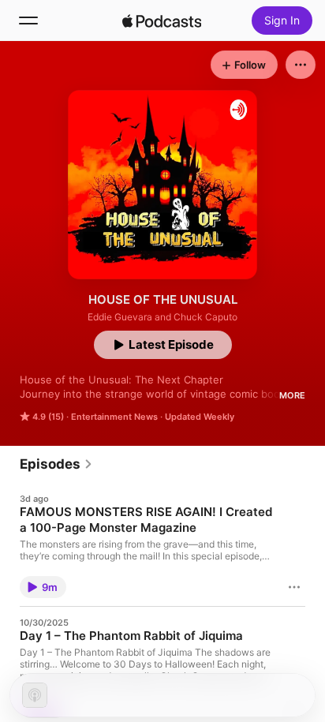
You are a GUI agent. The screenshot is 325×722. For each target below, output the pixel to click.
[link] (56, 464)
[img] (161, 20)
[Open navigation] (28, 20)
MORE (292, 395)
